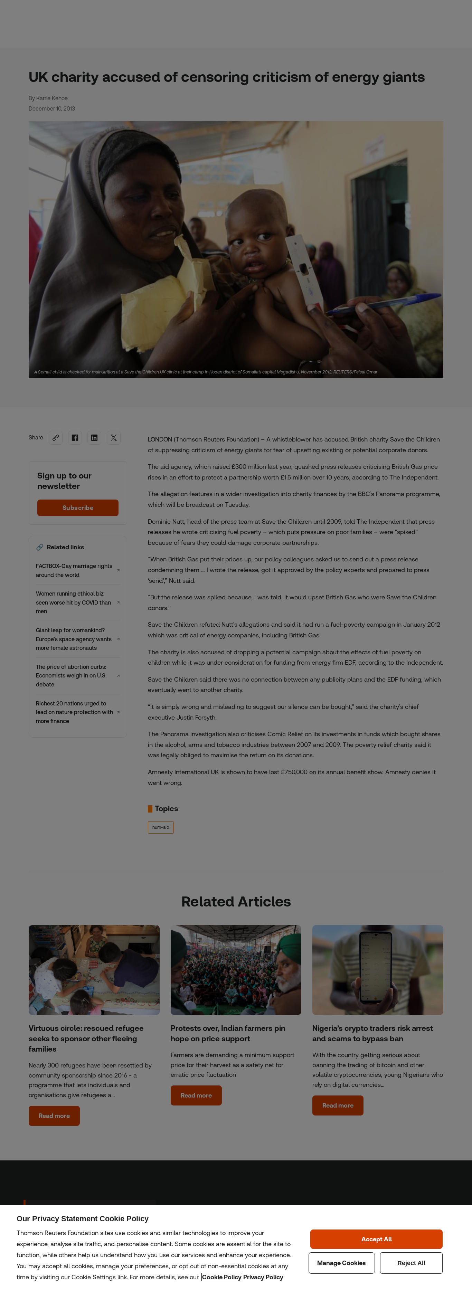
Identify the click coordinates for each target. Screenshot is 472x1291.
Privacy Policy (263, 1277)
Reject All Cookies (411, 1263)
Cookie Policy (222, 1277)
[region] (236, 1248)
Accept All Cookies (376, 1239)
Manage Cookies (342, 1263)
